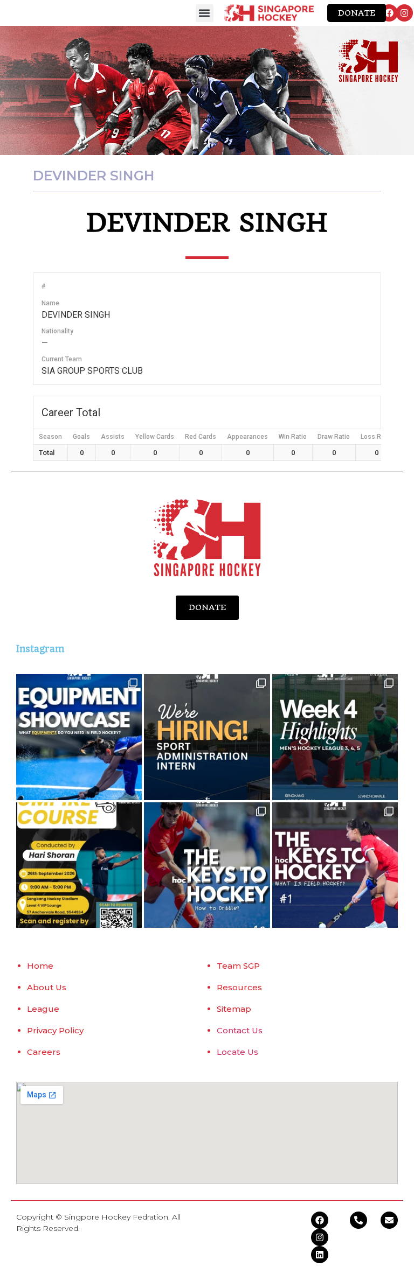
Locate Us (237, 1052)
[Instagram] (404, 13)
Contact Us (240, 1030)
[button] (204, 13)
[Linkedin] (319, 1254)
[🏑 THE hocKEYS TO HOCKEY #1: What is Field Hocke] (335, 865)
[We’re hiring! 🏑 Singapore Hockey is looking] (207, 737)
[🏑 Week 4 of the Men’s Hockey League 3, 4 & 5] (335, 737)
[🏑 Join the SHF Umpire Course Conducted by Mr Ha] (79, 865)
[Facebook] (389, 13)
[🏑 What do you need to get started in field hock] (79, 737)
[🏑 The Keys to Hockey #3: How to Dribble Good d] (207, 865)
